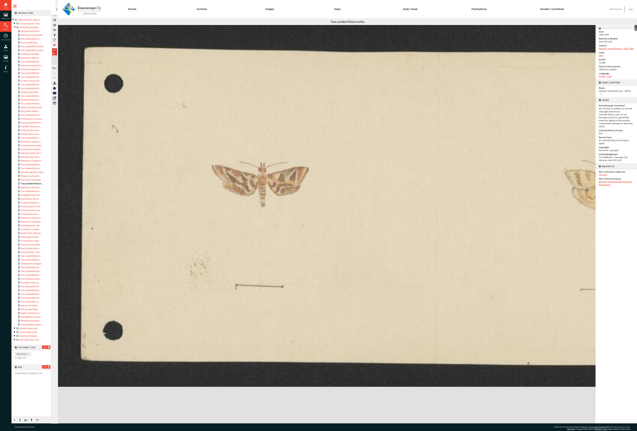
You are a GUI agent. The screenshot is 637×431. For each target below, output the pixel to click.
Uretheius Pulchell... (30, 54)
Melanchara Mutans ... (31, 320)
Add (45, 347)
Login (6, 50)
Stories (132, 9)
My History (5, 40)
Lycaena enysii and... (31, 80)
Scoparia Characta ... (31, 202)
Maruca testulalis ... (30, 305)
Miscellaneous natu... (30, 339)
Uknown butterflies (30, 31)
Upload (6, 61)
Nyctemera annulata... (31, 179)
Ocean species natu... (30, 23)
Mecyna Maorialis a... (31, 248)
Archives (202, 9)
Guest (619, 9)
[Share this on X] (14, 418)
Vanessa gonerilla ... (30, 92)
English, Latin (605, 76)
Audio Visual (410, 9)
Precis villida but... (29, 42)
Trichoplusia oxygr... (30, 240)
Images (269, 9)
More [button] (6, 72)
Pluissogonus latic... (30, 236)
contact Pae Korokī (599, 427)
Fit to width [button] (54, 29)
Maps (337, 9)
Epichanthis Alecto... (30, 198)
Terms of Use (30, 427)
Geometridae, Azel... (31, 252)
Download (54, 83)
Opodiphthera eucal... (31, 316)
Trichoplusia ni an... (30, 214)
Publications (479, 9)
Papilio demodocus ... (31, 313)
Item (601, 55)
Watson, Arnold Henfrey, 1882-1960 (616, 48)
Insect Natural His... (29, 332)
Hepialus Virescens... (31, 126)
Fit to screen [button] (54, 25)
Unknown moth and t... (31, 153)
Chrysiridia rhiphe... (30, 111)
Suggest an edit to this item (15, 6)
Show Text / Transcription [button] (54, 68)
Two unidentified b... (31, 61)
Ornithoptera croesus (31, 118)
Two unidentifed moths (32, 46)
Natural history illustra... (29, 19)
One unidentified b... (31, 38)
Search (6, 29)
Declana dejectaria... (31, 156)
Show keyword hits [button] (54, 73)
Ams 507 (603, 174)
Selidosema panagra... (32, 263)
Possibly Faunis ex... (30, 282)
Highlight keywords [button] (54, 78)
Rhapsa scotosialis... (31, 175)
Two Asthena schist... (31, 278)
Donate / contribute (552, 9)
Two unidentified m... (31, 103)
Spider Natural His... (29, 328)
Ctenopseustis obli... (31, 225)
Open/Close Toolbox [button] (56, 6)
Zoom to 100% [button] (54, 44)
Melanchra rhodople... (31, 221)
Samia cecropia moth (31, 107)
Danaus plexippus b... (31, 69)
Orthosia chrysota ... (31, 130)
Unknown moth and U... (32, 65)
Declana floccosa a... (31, 134)
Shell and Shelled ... (29, 335)
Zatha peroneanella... (31, 244)
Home (6, 8)
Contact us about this (54, 93)
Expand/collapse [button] (636, 28)
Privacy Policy (19, 427)
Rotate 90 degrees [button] (54, 39)
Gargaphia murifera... (31, 194)
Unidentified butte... (30, 99)
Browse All (5, 19)
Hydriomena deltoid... (31, 149)
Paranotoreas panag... (31, 145)
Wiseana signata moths (32, 172)
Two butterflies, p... (30, 301)
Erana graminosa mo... (31, 122)
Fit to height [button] (54, 34)
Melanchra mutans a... (31, 141)
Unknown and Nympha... (32, 34)
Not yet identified (29, 309)
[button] (54, 53)
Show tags (21, 354)
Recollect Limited (601, 429)
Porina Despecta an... (31, 206)
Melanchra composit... (31, 160)
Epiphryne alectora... (31, 187)
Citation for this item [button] (54, 103)
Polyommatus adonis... (32, 324)
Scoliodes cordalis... (31, 229)
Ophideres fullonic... (30, 57)
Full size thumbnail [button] (54, 20)
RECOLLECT (571, 429)
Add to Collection (54, 88)
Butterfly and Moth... (30, 27)
